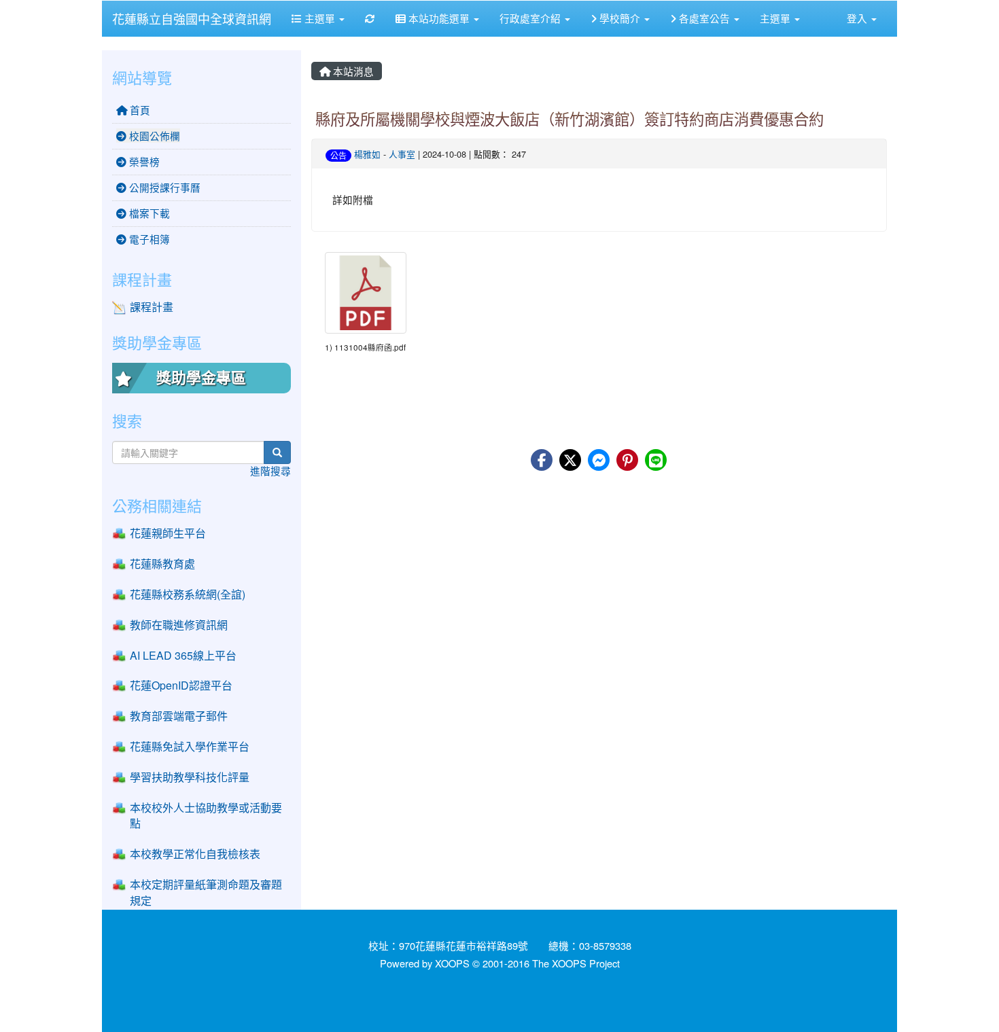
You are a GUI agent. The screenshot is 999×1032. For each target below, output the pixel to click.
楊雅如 (367, 153)
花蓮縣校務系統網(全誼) (187, 594)
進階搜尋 (270, 470)
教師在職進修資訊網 (179, 625)
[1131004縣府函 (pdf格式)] (365, 293)
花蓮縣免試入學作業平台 (189, 746)
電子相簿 (148, 239)
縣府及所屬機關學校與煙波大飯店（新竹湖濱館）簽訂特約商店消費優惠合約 (569, 118)
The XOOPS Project (576, 963)
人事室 (402, 153)
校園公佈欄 (153, 135)
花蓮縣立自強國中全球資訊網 (191, 18)
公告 (338, 155)
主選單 (320, 18)
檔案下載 (148, 213)
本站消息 (352, 71)
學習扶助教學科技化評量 (189, 777)
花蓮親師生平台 (168, 533)
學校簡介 (620, 18)
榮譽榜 (143, 161)
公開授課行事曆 (163, 187)
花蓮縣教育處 (162, 563)
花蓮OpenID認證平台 (181, 685)
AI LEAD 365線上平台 (183, 655)
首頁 (138, 110)
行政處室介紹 (531, 18)
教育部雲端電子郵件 (179, 716)
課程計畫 (151, 307)
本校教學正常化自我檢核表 (195, 853)
